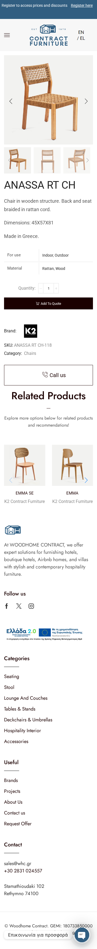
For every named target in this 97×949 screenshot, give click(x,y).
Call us (58, 375)
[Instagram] (31, 606)
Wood (60, 268)
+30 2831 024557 (23, 870)
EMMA (72, 493)
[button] (11, 101)
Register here (82, 5)
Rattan (48, 268)
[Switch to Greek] (81, 37)
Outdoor (62, 255)
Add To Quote (51, 304)
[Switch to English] (81, 31)
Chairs (30, 353)
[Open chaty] (82, 935)
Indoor (47, 255)
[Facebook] (6, 606)
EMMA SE (25, 493)
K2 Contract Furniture (24, 501)
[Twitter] (19, 606)
